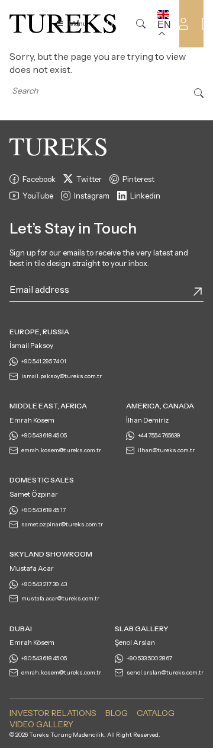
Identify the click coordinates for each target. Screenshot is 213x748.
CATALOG (156, 713)
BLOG (116, 713)
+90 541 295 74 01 (43, 361)
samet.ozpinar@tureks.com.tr (62, 524)
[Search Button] (199, 92)
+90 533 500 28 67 (149, 658)
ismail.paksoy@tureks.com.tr (61, 376)
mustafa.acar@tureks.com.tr (60, 598)
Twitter (89, 179)
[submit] (197, 292)
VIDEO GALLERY (41, 724)
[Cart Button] (207, 22)
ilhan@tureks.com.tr (166, 450)
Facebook (39, 179)
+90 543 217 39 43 (44, 584)
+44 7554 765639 (159, 435)
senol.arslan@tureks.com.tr (165, 672)
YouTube (37, 195)
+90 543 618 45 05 (44, 435)
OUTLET (118, 23)
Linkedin (145, 195)
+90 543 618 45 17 (43, 510)
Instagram (91, 195)
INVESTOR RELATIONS (52, 713)
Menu (78, 23)
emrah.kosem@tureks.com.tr (61, 450)
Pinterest (138, 179)
